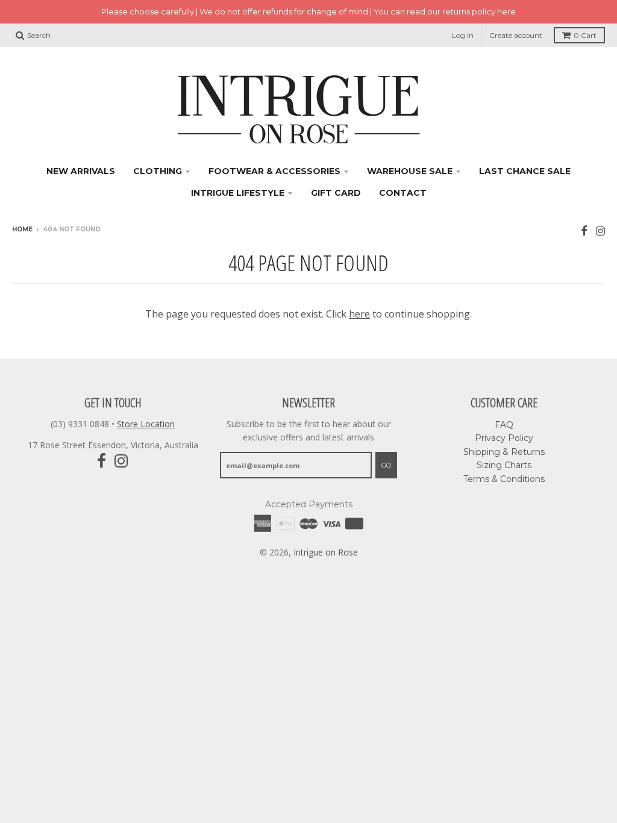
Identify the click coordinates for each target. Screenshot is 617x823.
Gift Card (336, 192)
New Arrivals (80, 171)
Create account (515, 35)
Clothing (157, 171)
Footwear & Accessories (274, 171)
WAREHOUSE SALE (410, 171)
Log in (463, 35)
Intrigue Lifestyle (237, 192)
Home (22, 229)
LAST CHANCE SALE (525, 171)
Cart (585, 35)
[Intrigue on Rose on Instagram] (600, 230)
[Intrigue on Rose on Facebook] (584, 230)
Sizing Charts (504, 465)
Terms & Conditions (504, 479)
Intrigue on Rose (325, 552)
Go (386, 465)
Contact (403, 192)
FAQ (504, 424)
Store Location (146, 424)
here (359, 314)
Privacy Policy (504, 438)
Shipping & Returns (504, 451)
